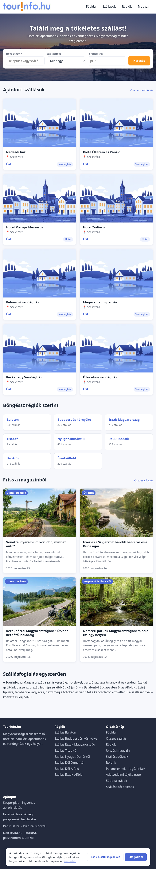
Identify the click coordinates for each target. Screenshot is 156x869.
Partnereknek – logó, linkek (125, 769)
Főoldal (91, 6)
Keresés (139, 61)
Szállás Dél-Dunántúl (69, 762)
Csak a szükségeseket (105, 857)
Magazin (144, 6)
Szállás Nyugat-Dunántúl (72, 757)
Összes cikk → (143, 480)
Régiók (127, 6)
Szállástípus (54, 53)
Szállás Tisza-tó (65, 750)
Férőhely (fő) (95, 53)
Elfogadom (136, 857)
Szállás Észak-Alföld (69, 774)
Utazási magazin (118, 750)
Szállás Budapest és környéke (76, 738)
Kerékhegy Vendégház (24, 377)
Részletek (70, 861)
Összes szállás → (141, 90)
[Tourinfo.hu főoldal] (27, 6)
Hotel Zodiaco (94, 227)
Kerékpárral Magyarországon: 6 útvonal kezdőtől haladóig (37, 633)
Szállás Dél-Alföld (67, 769)
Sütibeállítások (116, 781)
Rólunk (111, 762)
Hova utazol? (14, 53)
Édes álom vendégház (100, 377)
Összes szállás (116, 738)
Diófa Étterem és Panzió (101, 152)
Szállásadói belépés (120, 787)
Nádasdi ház (15, 152)
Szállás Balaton (65, 732)
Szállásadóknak (117, 757)
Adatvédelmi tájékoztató (123, 774)
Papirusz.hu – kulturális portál (24, 826)
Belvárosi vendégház (22, 302)
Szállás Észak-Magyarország (75, 744)
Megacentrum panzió (100, 302)
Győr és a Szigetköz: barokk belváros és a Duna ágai (115, 544)
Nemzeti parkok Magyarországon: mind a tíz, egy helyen (115, 633)
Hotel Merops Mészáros (24, 227)
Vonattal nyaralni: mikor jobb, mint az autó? (36, 544)
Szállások (109, 6)
